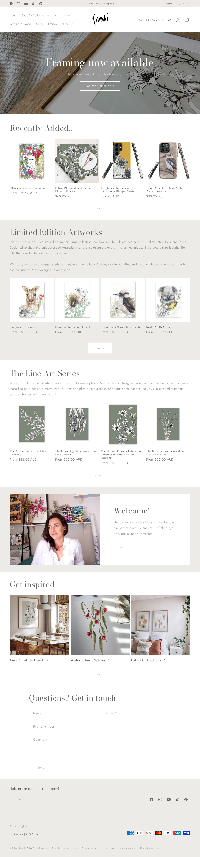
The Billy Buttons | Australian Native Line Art (165, 453)
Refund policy (71, 848)
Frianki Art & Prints (28, 848)
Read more (127, 547)
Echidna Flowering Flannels (73, 327)
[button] (35, 15)
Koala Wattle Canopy (159, 327)
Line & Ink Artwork (27, 660)
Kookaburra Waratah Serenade (121, 327)
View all (100, 208)
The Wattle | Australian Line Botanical (28, 453)
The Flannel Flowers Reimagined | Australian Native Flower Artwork (122, 455)
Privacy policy (89, 848)
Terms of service (108, 848)
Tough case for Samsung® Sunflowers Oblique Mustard (119, 189)
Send (41, 767)
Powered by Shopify (49, 848)
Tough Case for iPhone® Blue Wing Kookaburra (165, 189)
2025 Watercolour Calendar (27, 188)
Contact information (150, 848)
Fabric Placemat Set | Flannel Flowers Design (73, 189)
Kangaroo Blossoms (22, 327)
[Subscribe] (75, 799)
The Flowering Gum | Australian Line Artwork (76, 453)
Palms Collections (146, 660)
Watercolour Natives (88, 660)
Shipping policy (128, 848)
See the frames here (100, 86)
